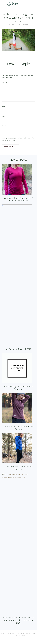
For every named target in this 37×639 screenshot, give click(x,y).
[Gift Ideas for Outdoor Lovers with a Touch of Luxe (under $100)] (18, 544)
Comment (5, 83)
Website (4, 126)
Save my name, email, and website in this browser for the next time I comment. (18, 139)
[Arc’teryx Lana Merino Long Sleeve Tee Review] (17, 180)
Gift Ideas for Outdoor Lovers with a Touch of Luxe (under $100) (18, 620)
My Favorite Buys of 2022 (18, 349)
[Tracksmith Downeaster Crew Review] (17, 408)
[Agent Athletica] (12, 6)
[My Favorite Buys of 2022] (17, 275)
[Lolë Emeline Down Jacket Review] (17, 448)
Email (4, 116)
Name (4, 106)
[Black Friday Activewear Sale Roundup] (17, 368)
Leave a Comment (23, 24)
